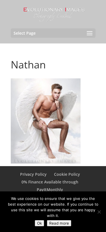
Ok (39, 223)
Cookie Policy (67, 174)
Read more (59, 223)
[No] (99, 212)
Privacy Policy (33, 174)
